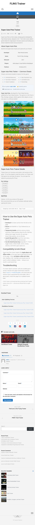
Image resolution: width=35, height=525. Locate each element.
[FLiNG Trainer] (17, 13)
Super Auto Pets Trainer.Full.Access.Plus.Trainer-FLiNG (18, 303)
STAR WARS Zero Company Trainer (10, 439)
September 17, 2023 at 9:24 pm (18, 359)
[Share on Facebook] (15, 325)
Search (3, 426)
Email (20, 383)
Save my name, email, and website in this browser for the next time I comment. (17, 395)
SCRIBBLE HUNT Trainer (7, 441)
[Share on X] (10, 325)
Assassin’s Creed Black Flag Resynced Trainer (12, 444)
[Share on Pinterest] (20, 325)
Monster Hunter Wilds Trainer (12, 461)
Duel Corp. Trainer (9, 455)
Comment (6, 372)
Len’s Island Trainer (9, 464)
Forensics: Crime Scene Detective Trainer (11, 443)
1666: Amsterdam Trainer (7, 437)
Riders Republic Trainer (11, 452)
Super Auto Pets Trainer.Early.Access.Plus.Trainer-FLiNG (19, 309)
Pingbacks (18, 355)
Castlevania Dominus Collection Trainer (15, 458)
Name (5, 383)
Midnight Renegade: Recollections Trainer (23, 345)
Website (5, 388)
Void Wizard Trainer (6, 344)
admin (4, 33)
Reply (7, 363)
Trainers (11, 33)
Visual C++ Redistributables (13, 272)
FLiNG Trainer (17, 3)
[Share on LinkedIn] (24, 325)
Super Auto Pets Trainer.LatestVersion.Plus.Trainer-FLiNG (19, 316)
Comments (7, 355)
